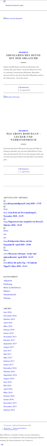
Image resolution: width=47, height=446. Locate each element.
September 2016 (10, 375)
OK (2, 444)
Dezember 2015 (10, 403)
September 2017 (10, 343)
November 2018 (10, 315)
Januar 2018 (9, 333)
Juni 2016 (8, 382)
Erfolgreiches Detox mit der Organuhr (23, 57)
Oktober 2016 (9, 371)
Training (7, 298)
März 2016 (8, 392)
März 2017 (8, 357)
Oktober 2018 (9, 319)
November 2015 (10, 406)
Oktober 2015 (9, 410)
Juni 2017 (8, 350)
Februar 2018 (9, 329)
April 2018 (8, 322)
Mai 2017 (7, 354)
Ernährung (23, 52)
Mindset (7, 291)
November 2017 (10, 336)
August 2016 (9, 378)
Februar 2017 (9, 361)
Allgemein (8, 280)
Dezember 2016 (10, 368)
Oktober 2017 (9, 340)
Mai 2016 (7, 385)
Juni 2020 (8, 312)
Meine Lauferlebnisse (12, 287)
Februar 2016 (9, 396)
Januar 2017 (9, 364)
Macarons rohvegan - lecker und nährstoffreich (23, 136)
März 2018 (8, 326)
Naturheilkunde (10, 294)
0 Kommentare (23, 87)
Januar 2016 (9, 399)
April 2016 (8, 389)
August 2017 (9, 347)
